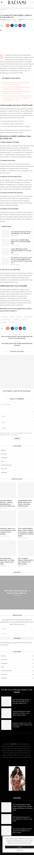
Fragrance (4, 457)
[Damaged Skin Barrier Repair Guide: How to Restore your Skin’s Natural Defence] (26, 490)
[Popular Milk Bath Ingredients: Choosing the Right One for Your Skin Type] (5, 251)
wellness (11, 322)
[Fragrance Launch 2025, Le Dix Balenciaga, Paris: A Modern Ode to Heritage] (8, 518)
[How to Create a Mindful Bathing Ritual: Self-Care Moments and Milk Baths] (5, 242)
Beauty (3, 450)
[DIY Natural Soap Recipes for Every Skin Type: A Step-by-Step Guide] (8, 548)
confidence (4, 316)
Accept (19, 847)
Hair (2, 461)
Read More (20, 850)
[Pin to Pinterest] (20, 25)
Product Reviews (6, 465)
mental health (28, 316)
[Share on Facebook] (12, 25)
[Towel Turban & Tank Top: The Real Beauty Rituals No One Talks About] (5, 233)
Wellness (4, 472)
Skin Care (4, 468)
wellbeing (4, 322)
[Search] (32, 2)
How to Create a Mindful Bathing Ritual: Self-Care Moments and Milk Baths (20, 241)
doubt (12, 316)
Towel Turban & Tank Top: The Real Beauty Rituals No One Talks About (21, 232)
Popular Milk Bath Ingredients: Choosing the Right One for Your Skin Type (21, 250)
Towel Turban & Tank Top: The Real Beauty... (17, 391)
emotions (18, 316)
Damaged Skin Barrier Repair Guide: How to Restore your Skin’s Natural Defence (25, 503)
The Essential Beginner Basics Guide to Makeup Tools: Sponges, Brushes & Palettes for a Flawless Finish (26, 532)
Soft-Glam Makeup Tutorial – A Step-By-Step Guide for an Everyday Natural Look (7, 503)
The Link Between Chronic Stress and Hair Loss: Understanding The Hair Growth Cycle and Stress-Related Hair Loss (17, 98)
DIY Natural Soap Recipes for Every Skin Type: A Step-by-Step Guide (7, 561)
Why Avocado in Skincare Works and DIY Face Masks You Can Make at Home (25, 561)
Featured (4, 454)
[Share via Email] (24, 25)
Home (1, 8)
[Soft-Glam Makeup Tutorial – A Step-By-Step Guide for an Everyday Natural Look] (8, 490)
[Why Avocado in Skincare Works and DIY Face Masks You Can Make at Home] (26, 548)
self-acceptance (5, 319)
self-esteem (16, 319)
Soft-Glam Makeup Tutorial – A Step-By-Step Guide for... (17, 591)
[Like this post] (8, 25)
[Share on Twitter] (16, 25)
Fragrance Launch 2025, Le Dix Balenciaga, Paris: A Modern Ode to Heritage (8, 531)
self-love (24, 319)
